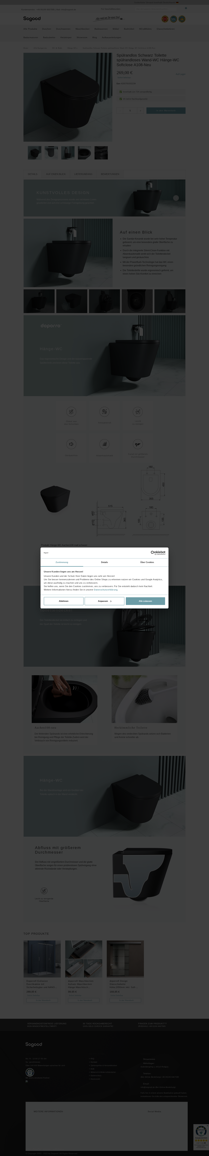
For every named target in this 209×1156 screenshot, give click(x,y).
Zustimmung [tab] (62, 562)
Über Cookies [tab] (147, 562)
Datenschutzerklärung (105, 589)
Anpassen (103, 601)
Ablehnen (63, 601)
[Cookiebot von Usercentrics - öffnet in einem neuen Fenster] (152, 553)
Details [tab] (104, 562)
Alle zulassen (145, 601)
